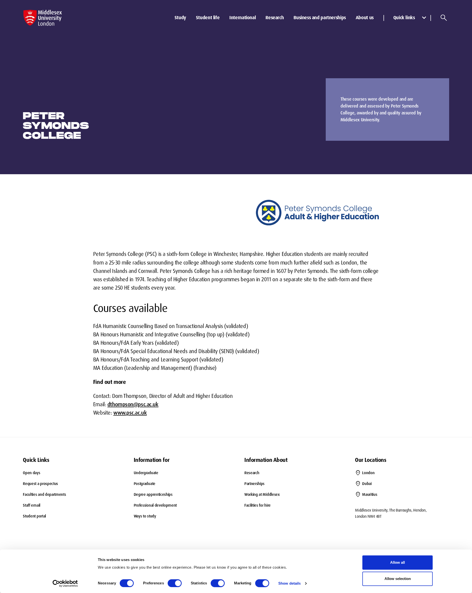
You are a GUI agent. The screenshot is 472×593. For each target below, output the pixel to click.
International (242, 18)
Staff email (31, 505)
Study (180, 18)
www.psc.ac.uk (130, 412)
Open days (31, 472)
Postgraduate (144, 483)
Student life (208, 18)
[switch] (175, 583)
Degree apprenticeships (153, 494)
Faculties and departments (44, 494)
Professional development (155, 505)
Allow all (397, 562)
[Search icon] (443, 17)
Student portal (34, 516)
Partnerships (254, 483)
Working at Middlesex (262, 494)
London (368, 472)
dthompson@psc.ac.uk (133, 404)
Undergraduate (146, 472)
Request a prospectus (40, 483)
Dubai (366, 483)
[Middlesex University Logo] (42, 18)
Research (275, 18)
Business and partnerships (320, 18)
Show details (289, 583)
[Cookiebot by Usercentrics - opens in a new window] (65, 583)
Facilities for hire (257, 505)
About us (365, 18)
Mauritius (369, 494)
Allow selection (397, 579)
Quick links (404, 18)
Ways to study (145, 516)
